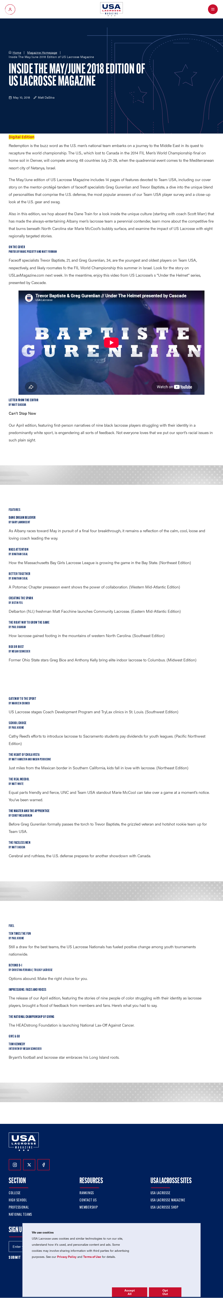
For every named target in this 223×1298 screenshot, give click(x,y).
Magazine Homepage (42, 52)
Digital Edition (21, 137)
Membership (88, 1208)
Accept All (129, 1292)
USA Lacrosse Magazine (167, 1200)
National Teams (20, 1215)
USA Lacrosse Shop (164, 1208)
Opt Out (165, 1292)
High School (18, 1200)
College (15, 1193)
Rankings (86, 1193)
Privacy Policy (66, 1256)
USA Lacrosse (160, 1193)
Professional (19, 1208)
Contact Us (87, 1200)
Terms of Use (92, 1256)
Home (17, 52)
